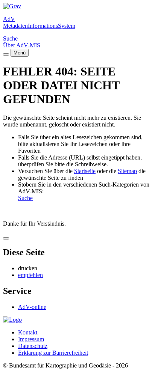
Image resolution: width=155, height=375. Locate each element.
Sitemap (127, 171)
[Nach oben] (6, 238)
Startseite (85, 171)
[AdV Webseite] (12, 6)
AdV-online (32, 307)
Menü (20, 53)
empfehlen (30, 275)
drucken (27, 268)
